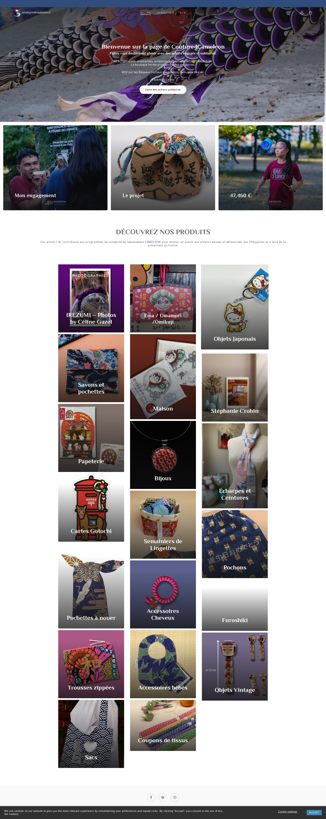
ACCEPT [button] (314, 812)
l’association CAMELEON (144, 242)
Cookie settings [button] (287, 811)
